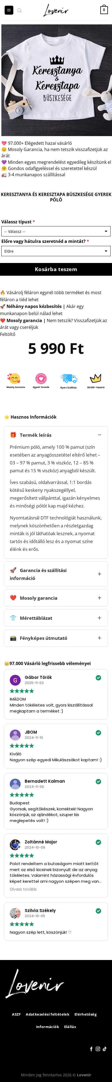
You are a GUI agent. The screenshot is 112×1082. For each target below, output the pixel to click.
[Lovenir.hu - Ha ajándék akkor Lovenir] (56, 10)
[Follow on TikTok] (104, 1049)
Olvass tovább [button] (23, 889)
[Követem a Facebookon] (91, 1049)
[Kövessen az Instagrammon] (98, 1049)
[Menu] (9, 10)
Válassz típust (18, 222)
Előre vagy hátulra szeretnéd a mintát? (45, 241)
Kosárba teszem (56, 269)
